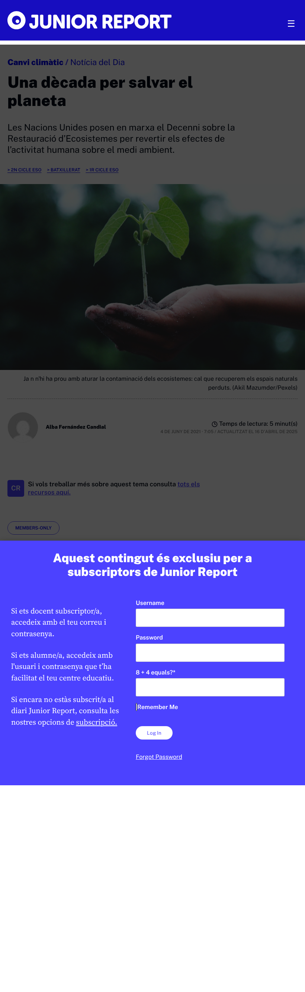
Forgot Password (159, 756)
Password (149, 637)
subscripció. (96, 722)
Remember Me (157, 707)
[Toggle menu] (291, 23)
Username (150, 602)
